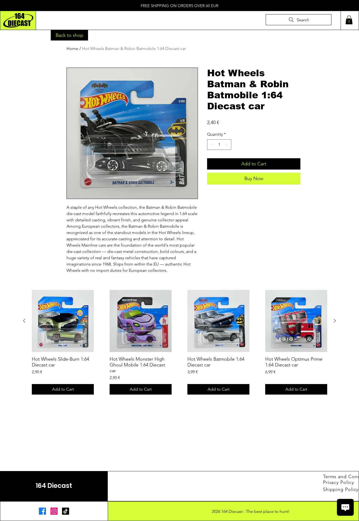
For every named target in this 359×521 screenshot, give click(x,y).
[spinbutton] (219, 145)
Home (72, 48)
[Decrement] (211, 145)
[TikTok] (65, 511)
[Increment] (226, 145)
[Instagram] (54, 511)
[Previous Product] (24, 321)
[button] (349, 20)
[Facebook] (42, 511)
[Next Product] (335, 321)
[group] (179, 342)
